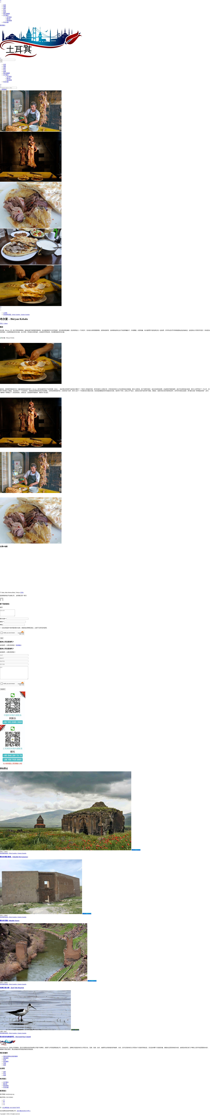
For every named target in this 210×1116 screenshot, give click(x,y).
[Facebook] (4, 1100)
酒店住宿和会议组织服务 (10, 1056)
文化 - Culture (4, 323)
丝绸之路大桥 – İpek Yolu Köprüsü (12, 988)
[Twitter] (4, 1101)
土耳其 (5, 313)
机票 (4, 1059)
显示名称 (3, 618)
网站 (1, 624)
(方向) (22, 592)
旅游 (4, 12)
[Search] (0, 84)
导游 (4, 1063)
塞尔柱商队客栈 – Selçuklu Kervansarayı (14, 857)
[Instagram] (4, 1104)
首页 (4, 5)
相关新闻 (9, 20)
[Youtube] (4, 1103)
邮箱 (2, 621)
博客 (4, 6)
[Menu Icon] (0, 0)
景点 (4, 10)
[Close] (0, 2)
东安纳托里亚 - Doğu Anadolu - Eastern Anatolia (16, 314)
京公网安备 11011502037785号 (11, 1107)
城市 (4, 8)
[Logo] (41, 56)
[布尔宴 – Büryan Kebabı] (31, 131)
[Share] (0, 307)
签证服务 (6, 1061)
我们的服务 (6, 13)
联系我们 (18, 645)
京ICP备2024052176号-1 (23, 1110)
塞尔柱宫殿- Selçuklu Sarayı (9, 920)
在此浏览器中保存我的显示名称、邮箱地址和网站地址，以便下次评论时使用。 (25, 628)
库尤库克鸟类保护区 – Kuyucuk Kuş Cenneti (15, 1037)
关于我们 (6, 15)
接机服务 (6, 1058)
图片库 (8, 19)
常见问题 (6, 22)
